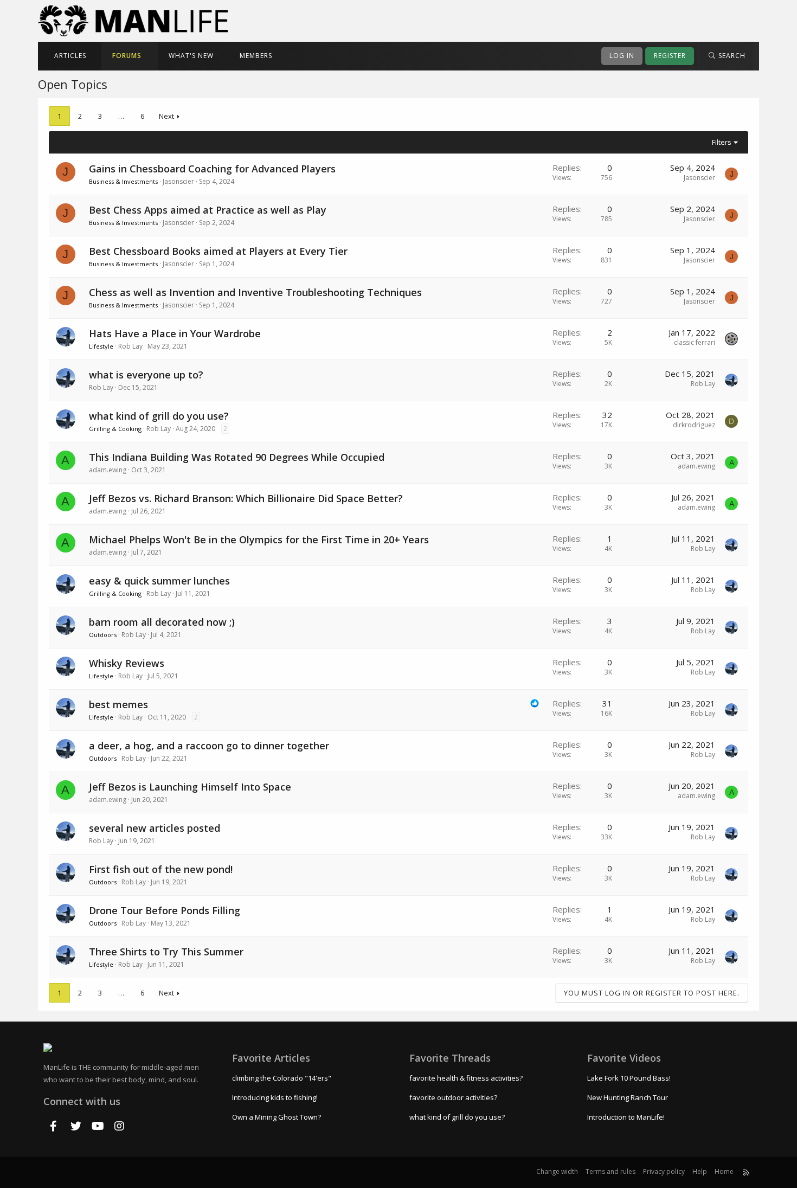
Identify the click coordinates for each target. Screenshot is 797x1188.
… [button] (121, 116)
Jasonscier (178, 181)
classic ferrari (694, 342)
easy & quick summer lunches (159, 580)
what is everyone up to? (146, 374)
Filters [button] (721, 142)
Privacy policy (664, 1171)
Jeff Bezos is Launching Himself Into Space (190, 786)
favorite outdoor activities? (453, 1097)
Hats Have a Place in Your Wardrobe (175, 333)
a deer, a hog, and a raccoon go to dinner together (209, 745)
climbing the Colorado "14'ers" (281, 1078)
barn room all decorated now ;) (162, 621)
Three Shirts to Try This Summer (166, 951)
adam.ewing (107, 469)
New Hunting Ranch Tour (627, 1097)
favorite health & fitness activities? (466, 1078)
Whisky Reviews (126, 663)
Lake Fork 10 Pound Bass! (629, 1078)
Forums (127, 55)
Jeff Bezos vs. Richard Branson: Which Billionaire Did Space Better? (246, 498)
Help (699, 1171)
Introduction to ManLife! (626, 1117)
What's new (191, 55)
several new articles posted (154, 827)
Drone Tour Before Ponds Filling (164, 910)
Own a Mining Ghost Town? (276, 1117)
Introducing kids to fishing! (275, 1097)
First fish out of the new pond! (161, 869)
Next (166, 116)
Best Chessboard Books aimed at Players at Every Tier (218, 251)
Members (256, 55)
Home (724, 1171)
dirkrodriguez (694, 424)
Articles (70, 55)
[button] (93, 56)
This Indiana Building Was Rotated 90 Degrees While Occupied (236, 457)
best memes (118, 704)
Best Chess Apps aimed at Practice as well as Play (207, 209)
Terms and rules (610, 1171)
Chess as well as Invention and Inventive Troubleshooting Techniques (255, 292)
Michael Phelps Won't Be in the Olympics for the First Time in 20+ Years (259, 539)
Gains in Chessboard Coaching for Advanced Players (212, 168)
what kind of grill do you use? (159, 415)
